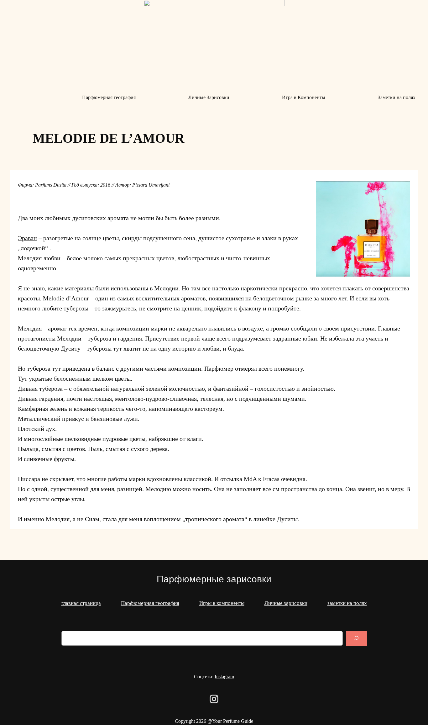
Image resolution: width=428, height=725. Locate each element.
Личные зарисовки (285, 603)
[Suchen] (356, 638)
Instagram (224, 676)
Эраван (27, 238)
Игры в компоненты (221, 603)
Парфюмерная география (150, 603)
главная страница (81, 603)
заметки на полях (347, 603)
